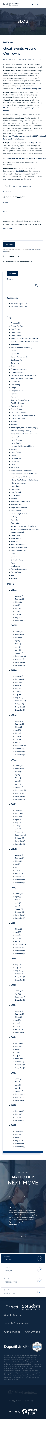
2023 (14, 714)
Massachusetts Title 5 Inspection (23, 477)
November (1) (20, 915)
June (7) (18, 611)
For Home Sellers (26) (19, 307)
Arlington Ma (15, 323)
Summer (14, 557)
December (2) (20, 1000)
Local (13, 465)
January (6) (19, 676)
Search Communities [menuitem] (17, 1323)
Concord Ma (15, 382)
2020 (14, 849)
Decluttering (15, 385)
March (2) (18, 861)
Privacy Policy (31, 249)
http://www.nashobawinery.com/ (29, 89)
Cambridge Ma (16, 360)
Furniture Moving (17, 406)
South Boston (16, 538)
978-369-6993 (36, 143)
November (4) (20, 662)
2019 (13, 887)
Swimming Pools (17, 560)
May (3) (18, 823)
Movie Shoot (15, 486)
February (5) (19, 635)
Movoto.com (15, 489)
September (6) (20, 656)
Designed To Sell (17, 391)
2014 (13, 1037)
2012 (13, 1105)
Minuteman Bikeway (18, 483)
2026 (14, 590)
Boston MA (15, 354)
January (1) (19, 855)
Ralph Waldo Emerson (19, 508)
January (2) (19, 894)
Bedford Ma (15, 345)
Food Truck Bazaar (18, 403)
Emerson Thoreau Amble (20, 400)
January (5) (19, 721)
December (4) (20, 755)
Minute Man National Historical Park (24, 480)
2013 (13, 1072)
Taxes (13, 563)
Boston (13, 351)
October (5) (19, 704)
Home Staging (16, 443)
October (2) (19, 912)
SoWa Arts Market (17, 545)
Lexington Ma (16, 458)
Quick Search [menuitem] (12, 1315)
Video (13, 575)
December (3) (20, 710)
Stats (13, 554)
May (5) (18, 689)
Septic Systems (16, 535)
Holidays (14, 425)
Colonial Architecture (19, 369)
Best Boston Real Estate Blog (21, 348)
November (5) (20, 752)
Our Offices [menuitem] (32, 1331)
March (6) (18, 602)
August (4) (19, 618)
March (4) (18, 638)
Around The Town (17, 326)
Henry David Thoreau (18, 412)
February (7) (19, 813)
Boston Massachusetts (19, 357)
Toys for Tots (16, 572)
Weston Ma (15, 578)
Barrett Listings (16, 332)
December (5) (20, 665)
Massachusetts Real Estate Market (23, 474)
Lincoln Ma (26, 186)
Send (23, 1236)
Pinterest (14, 498)
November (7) (20, 841)
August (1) (19, 874)
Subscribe (12, 273)
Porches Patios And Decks (20, 502)
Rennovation (15, 523)
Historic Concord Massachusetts (23, 415)
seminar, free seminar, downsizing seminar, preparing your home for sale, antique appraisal (25, 529)
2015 (13, 1004)
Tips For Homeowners (19, 569)
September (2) (20, 944)
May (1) (18, 867)
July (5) (18, 650)
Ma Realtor (15, 468)
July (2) (18, 938)
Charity (13, 366)
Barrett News (16, 335)
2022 (14, 759)
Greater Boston (16, 409)
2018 (13, 923)
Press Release (16, 505)
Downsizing (15, 397)
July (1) (17, 870)
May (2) (18, 965)
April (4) (18, 605)
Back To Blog (8, 42)
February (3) (19, 1014)
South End (15, 542)
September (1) (20, 621)
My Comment (8, 229)
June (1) (18, 1053)
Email (5, 212)
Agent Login (29, 1401)
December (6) (20, 799)
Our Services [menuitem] (12, 1331)
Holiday (14, 422)
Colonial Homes (16, 372)
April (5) (18, 685)
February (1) (19, 858)
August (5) (19, 743)
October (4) (19, 659)
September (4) (20, 701)
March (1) (18, 1114)
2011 (13, 1125)
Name (5, 203)
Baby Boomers (16, 329)
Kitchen (13, 449)
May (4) (18, 608)
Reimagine (15, 520)
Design (13, 388)
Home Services (16, 440)
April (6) (18, 641)
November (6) (20, 796)
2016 (13, 984)
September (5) (20, 790)
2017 (13, 958)
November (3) (20, 977)
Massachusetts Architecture (21, 471)
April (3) (18, 1020)
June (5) (18, 736)
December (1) (20, 918)
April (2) (18, 864)
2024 (14, 670)
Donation (14, 394)
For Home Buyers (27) (19, 304)
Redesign (14, 517)
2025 (14, 625)
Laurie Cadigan (16, 452)
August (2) (19, 941)
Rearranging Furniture (19, 514)
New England (16, 492)
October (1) (19, 877)
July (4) (18, 615)
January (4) (19, 596)
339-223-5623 (18, 171)
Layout (13, 455)
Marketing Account (13, 59)
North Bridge (15, 495)
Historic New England (19, 418)
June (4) (18, 647)
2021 (13, 804)
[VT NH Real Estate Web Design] (23, 1412)
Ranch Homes (16, 511)
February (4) (19, 599)
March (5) (18, 682)
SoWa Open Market (18, 551)
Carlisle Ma (16, 186)
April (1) (18, 897)
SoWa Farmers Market (19, 548)
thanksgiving (15, 566)
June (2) (18, 903)
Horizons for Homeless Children (22, 446)
